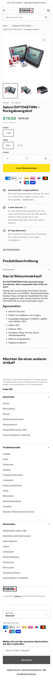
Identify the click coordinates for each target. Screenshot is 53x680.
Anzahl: (6, 152)
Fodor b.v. (18, 596)
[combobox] (26, 17)
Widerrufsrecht (14, 670)
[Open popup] (25, 207)
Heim (5, 25)
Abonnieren (26, 660)
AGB (44, 670)
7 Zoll (10, 134)
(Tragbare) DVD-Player (21, 25)
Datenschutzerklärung (31, 670)
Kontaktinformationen (26, 674)
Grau (10, 146)
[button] (4, 10)
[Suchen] (46, 17)
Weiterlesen (28, 199)
